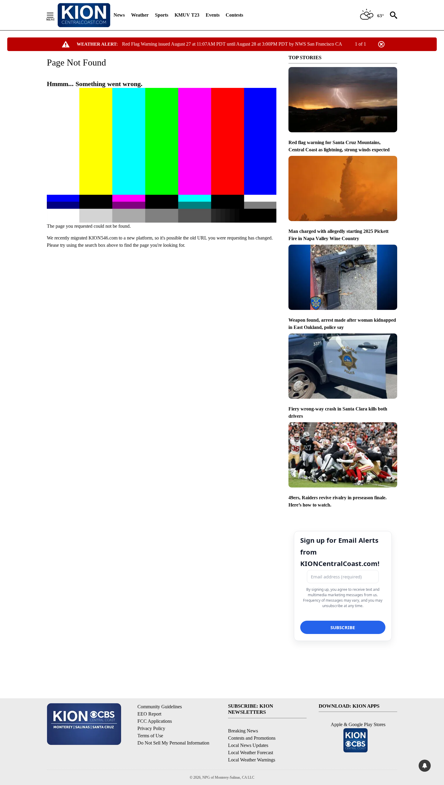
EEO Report (149, 713)
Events (213, 15)
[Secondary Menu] (55, 15)
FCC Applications (154, 721)
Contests (234, 15)
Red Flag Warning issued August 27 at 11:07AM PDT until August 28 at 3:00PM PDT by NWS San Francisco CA (232, 44)
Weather (140, 15)
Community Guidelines (159, 706)
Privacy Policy (151, 728)
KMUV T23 (187, 15)
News (119, 15)
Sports (161, 15)
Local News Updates (248, 745)
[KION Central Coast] (84, 15)
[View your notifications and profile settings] (425, 766)
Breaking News (243, 730)
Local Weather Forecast (250, 752)
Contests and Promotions (251, 738)
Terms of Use (150, 735)
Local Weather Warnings (251, 759)
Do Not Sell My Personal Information (173, 742)
